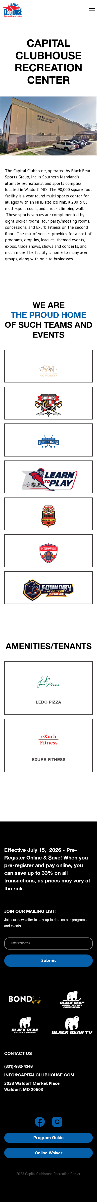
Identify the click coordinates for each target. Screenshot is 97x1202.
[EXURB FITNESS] (48, 739)
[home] (22, 10)
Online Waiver (48, 1152)
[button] (92, 10)
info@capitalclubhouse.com (39, 1074)
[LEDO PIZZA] (48, 682)
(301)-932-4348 (18, 1066)
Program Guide (48, 1137)
